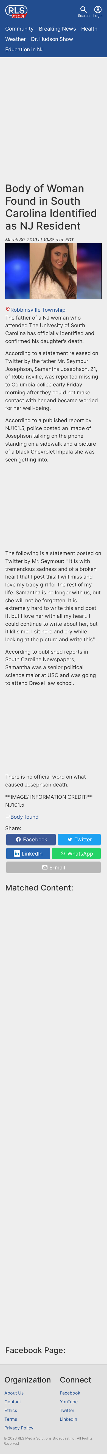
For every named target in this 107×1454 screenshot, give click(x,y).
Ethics (10, 1410)
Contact (12, 1401)
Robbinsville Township (38, 309)
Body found (24, 817)
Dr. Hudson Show (52, 39)
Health (89, 28)
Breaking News (57, 28)
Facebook (34, 839)
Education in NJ (24, 49)
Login (98, 15)
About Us (14, 1393)
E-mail (56, 867)
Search (84, 15)
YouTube (69, 1401)
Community (19, 28)
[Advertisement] (53, 116)
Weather (15, 39)
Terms (10, 1419)
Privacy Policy (18, 1428)
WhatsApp (79, 853)
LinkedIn (31, 853)
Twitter (82, 839)
